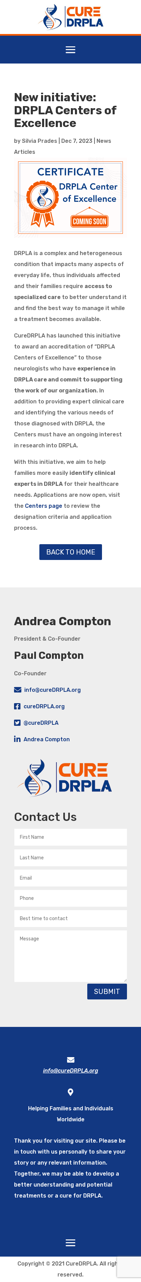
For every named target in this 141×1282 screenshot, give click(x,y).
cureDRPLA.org (44, 706)
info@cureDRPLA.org (52, 690)
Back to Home (70, 552)
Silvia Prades (39, 141)
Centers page (43, 506)
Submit (107, 991)
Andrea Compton (47, 739)
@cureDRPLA (41, 723)
